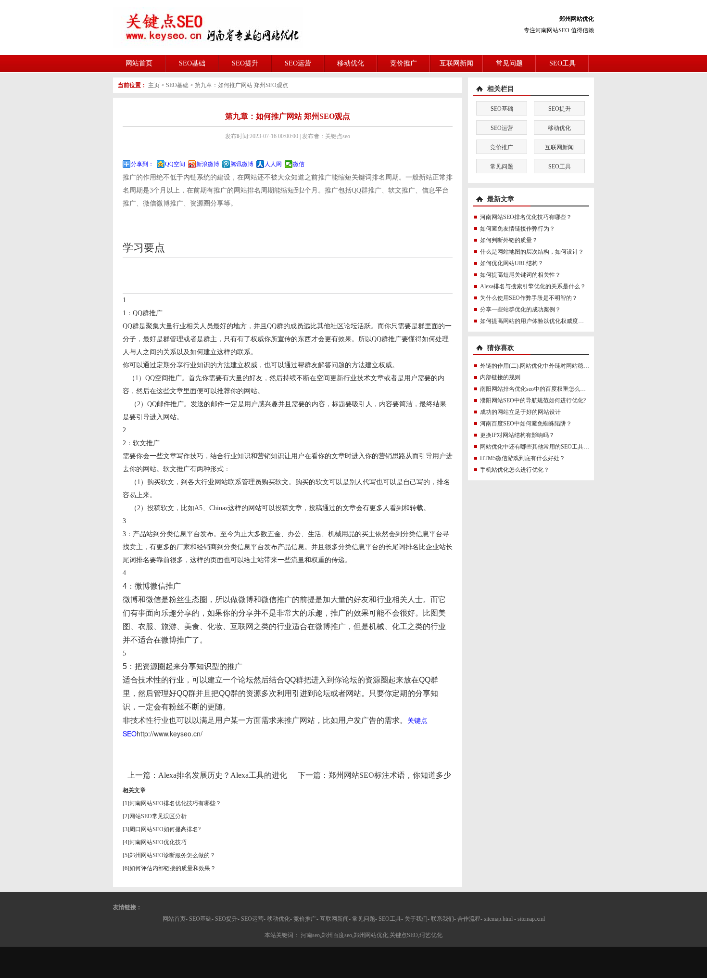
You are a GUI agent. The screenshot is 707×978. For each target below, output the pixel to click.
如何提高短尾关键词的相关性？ (520, 274)
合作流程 (468, 918)
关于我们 (416, 918)
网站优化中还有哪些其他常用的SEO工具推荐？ (540, 446)
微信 (298, 164)
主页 (154, 85)
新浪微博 (207, 164)
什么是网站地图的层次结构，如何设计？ (532, 251)
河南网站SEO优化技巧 (158, 842)
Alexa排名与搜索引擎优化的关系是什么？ (533, 286)
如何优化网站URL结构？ (511, 263)
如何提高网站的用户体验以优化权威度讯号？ (537, 321)
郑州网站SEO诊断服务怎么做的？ (172, 855)
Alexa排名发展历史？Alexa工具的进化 (222, 775)
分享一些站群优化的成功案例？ (520, 309)
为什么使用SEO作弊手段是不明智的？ (529, 298)
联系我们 (442, 918)
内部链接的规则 (500, 377)
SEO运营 (298, 63)
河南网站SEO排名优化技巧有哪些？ (175, 803)
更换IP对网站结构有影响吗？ (517, 435)
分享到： (142, 164)
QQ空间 (175, 164)
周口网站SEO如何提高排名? (165, 829)
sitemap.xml (531, 918)
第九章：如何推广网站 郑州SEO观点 (241, 85)
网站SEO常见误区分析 (158, 816)
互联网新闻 (456, 63)
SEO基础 (192, 63)
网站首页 (139, 63)
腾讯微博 (241, 164)
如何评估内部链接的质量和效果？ (172, 868)
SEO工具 (562, 63)
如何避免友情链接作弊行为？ (517, 228)
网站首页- (175, 918)
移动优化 (350, 63)
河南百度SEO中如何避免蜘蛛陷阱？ (526, 423)
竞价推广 (403, 63)
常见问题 (509, 63)
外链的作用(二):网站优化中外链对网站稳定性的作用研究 (552, 365)
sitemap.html (498, 918)
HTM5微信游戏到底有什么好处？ (522, 458)
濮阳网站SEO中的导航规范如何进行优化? (533, 400)
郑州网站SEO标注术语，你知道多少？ (393, 775)
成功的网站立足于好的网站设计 (520, 412)
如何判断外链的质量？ (509, 240)
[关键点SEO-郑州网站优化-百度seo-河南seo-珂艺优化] (208, 27)
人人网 (273, 164)
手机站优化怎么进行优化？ (514, 469)
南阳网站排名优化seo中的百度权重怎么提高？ (538, 389)
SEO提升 (245, 63)
